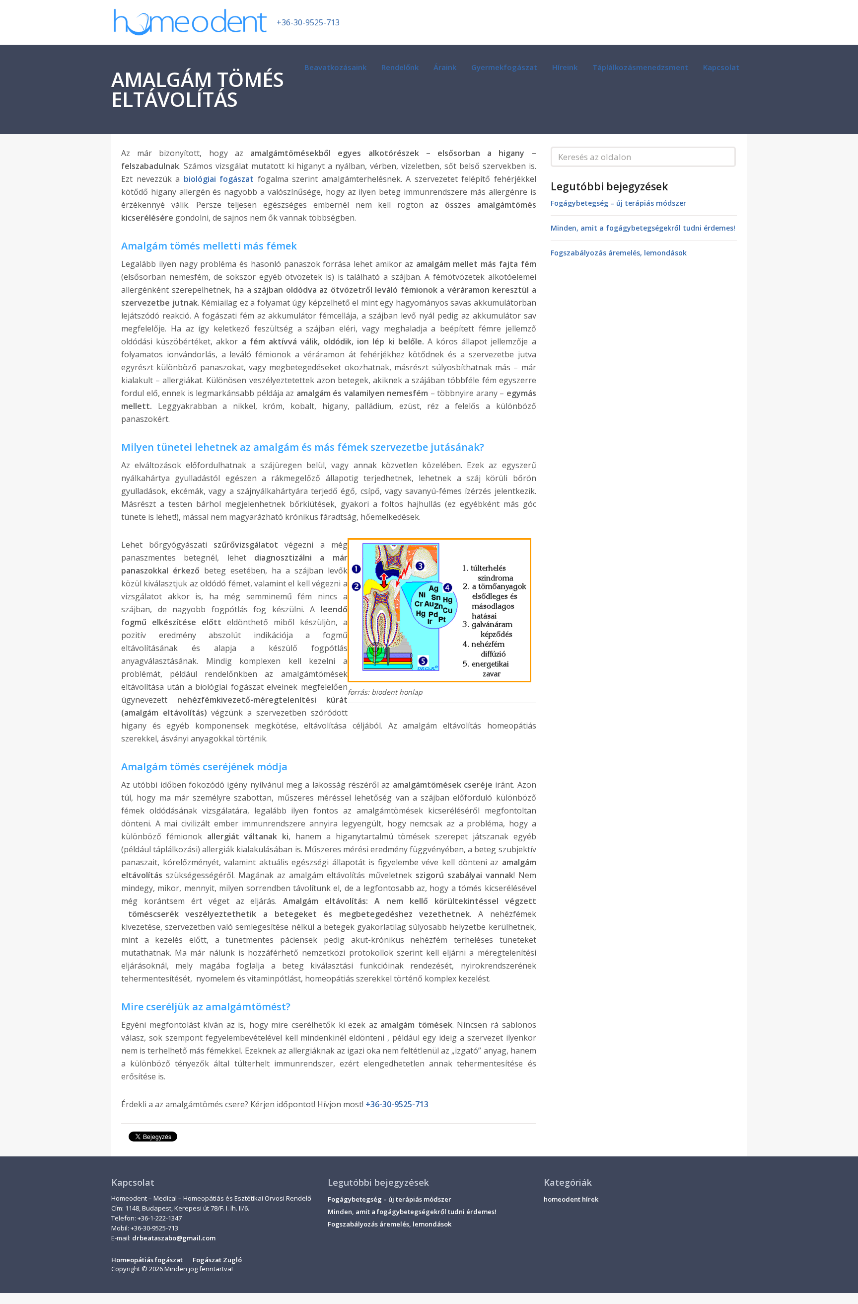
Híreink (564, 67)
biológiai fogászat (219, 178)
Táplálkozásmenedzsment (640, 67)
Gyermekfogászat (504, 67)
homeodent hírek (571, 1199)
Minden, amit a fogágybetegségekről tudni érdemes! (643, 228)
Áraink (444, 67)
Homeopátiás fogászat (147, 1259)
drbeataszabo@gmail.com (173, 1237)
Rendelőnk (400, 67)
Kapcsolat (721, 67)
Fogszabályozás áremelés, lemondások (619, 252)
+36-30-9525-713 (308, 22)
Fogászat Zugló (217, 1259)
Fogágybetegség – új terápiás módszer (618, 203)
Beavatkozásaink (335, 67)
